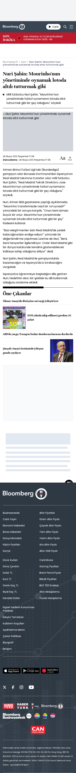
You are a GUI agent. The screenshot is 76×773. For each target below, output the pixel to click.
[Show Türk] (45, 716)
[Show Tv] (37, 716)
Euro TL (7, 579)
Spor (23, 61)
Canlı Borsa (46, 560)
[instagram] (21, 687)
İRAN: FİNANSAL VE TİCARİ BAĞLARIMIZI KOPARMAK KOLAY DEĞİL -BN (43, 38)
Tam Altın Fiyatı (48, 532)
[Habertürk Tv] (22, 706)
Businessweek (11, 513)
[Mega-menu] (71, 26)
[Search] (65, 26)
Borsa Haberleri (12, 532)
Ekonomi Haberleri (14, 525)
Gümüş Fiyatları (49, 566)
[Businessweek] (17, 716)
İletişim (7, 649)
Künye (6, 551)
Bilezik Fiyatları (48, 579)
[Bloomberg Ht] (52, 706)
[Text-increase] (62, 158)
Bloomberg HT (10, 61)
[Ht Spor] (35, 706)
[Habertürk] (8, 706)
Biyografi (8, 642)
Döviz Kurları (10, 560)
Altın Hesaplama (49, 592)
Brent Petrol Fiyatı (50, 573)
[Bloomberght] (14, 27)
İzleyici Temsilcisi (13, 617)
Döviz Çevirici (11, 566)
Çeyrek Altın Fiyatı (50, 525)
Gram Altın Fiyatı (49, 519)
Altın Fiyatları (47, 513)
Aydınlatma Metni (14, 630)
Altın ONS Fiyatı (48, 551)
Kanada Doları (11, 598)
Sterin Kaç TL (11, 585)
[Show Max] (53, 716)
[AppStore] (12, 670)
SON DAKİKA (9, 38)
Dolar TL (8, 573)
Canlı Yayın (9, 519)
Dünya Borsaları (12, 538)
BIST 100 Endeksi (49, 585)
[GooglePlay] (31, 670)
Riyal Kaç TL (10, 592)
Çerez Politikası (12, 636)
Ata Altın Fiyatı (48, 544)
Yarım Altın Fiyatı (49, 538)
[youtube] (31, 687)
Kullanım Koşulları (13, 623)
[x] (4, 687)
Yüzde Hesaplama (50, 598)
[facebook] (13, 687)
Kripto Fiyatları (11, 544)
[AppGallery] (50, 670)
